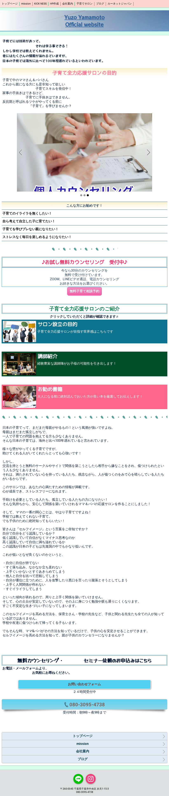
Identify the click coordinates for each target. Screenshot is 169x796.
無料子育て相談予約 (84, 291)
